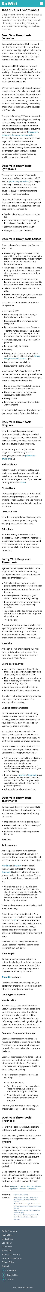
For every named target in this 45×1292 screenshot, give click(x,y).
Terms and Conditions (12, 1258)
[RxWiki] (9, 3)
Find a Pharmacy (9, 1231)
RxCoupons (7, 1246)
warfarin (29, 135)
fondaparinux (18, 135)
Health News (7, 1235)
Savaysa (13, 1186)
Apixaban (14, 1188)
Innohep (30, 1186)
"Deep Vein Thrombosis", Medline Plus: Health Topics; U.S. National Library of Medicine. (26, 1199)
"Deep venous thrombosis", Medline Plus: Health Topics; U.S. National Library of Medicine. (26, 1217)
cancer (23, 482)
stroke (37, 356)
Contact (5, 1266)
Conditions (7, 1242)
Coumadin (32, 775)
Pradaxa (22, 1188)
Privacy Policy (8, 1262)
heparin (17, 865)
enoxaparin (33, 132)
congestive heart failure (15, 358)
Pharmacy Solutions (11, 1254)
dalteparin (6, 135)
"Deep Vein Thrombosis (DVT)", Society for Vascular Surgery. (27, 1211)
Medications (7, 1239)
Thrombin (6, 977)
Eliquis (38, 1186)
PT (15, 920)
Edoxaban (22, 1186)
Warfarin (6, 865)
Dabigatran (31, 1188)
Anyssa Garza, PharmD (21, 1194)
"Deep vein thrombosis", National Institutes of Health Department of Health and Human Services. (27, 1206)
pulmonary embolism (19, 181)
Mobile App (7, 1250)
